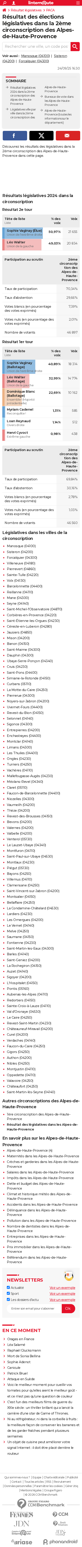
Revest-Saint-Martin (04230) (29, 1023)
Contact (16, 1481)
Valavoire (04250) (20, 1081)
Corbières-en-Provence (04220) (31, 615)
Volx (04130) (16, 581)
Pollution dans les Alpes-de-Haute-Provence (41, 1221)
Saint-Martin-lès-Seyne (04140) (31, 1092)
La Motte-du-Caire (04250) (27, 690)
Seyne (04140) (18, 603)
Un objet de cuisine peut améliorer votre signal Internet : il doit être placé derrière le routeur (40, 1447)
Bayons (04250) (19, 874)
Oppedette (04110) (21, 1075)
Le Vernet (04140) (20, 925)
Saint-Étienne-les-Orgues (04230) (33, 621)
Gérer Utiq (71, 1486)
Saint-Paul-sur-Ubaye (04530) (30, 856)
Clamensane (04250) (23, 885)
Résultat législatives (26, 10)
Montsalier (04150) (21, 897)
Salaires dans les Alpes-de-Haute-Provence (40, 1172)
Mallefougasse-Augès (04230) (30, 776)
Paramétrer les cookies (48, 1486)
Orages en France (20, 1339)
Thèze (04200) (18, 810)
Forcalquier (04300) (34, 61)
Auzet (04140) (17, 971)
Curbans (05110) (19, 684)
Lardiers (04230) (19, 914)
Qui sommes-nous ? (17, 1477)
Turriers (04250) (19, 764)
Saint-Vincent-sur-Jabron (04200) (33, 891)
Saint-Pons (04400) (22, 673)
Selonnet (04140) (20, 718)
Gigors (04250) (18, 1052)
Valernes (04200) (20, 828)
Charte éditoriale (54, 1477)
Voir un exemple (62, 1288)
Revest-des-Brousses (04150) (29, 816)
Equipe (37, 1477)
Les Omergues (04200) (25, 920)
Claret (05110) (17, 788)
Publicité (72, 1477)
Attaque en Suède (21, 1379)
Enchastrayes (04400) (24, 736)
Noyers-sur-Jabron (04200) (28, 701)
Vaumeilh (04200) (21, 805)
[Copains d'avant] (21, 1533)
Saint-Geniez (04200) (23, 960)
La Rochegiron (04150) (24, 966)
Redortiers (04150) (21, 1000)
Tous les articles (34, 1481)
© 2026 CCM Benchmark (41, 1494)
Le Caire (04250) (19, 1018)
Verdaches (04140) (21, 1040)
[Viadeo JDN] (60, 1533)
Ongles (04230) (19, 759)
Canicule (13, 1368)
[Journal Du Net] (21, 1524)
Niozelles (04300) (20, 799)
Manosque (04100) (35, 56)
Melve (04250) (18, 931)
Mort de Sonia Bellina (23, 1356)
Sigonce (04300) (19, 724)
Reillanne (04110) (20, 592)
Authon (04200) (19, 1058)
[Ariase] (21, 1541)
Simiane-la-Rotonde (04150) (28, 678)
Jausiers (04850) (19, 632)
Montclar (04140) (20, 741)
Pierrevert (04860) (21, 569)
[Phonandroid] (60, 1542)
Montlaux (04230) (20, 862)
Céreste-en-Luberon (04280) (29, 626)
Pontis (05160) (18, 989)
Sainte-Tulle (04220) (22, 575)
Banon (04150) (18, 644)
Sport (14, 1294)
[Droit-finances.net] (60, 1524)
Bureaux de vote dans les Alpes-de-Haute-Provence (59, 101)
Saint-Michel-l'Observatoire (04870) (34, 609)
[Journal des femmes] (21, 1514)
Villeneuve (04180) (21, 563)
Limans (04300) (19, 747)
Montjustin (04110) (21, 1069)
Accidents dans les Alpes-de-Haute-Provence (42, 1205)
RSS (48, 1481)
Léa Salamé (16, 1345)
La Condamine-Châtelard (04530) (32, 908)
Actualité (17, 1288)
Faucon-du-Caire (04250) (26, 1046)
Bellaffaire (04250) (21, 903)
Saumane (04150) (20, 937)
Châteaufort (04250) (22, 1086)
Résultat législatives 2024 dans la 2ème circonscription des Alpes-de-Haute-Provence (23, 95)
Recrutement (62, 1481)
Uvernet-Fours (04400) (25, 707)
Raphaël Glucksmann (24, 1350)
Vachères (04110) (20, 770)
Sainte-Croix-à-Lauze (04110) (29, 1006)
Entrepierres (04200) (23, 730)
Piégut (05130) (18, 868)
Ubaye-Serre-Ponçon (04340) (30, 661)
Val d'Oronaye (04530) (24, 1012)
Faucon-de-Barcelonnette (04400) (33, 793)
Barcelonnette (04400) (24, 586)
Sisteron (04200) (20, 552)
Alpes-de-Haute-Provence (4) (29, 1150)
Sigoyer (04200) (19, 977)
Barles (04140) (18, 954)
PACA (50, 10)
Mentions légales (30, 1490)
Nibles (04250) (18, 1063)
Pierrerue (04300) (21, 696)
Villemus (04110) (19, 879)
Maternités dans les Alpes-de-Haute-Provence (43, 1156)
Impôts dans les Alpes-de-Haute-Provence (40, 1178)
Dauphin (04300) (20, 655)
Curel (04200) (17, 1035)
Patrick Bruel (17, 1373)
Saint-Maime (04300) (23, 650)
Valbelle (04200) (19, 833)
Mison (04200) (18, 638)
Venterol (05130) (19, 839)
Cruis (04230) (17, 667)
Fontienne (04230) (21, 943)
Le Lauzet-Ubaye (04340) (26, 845)
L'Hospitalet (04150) (22, 983)
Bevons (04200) (19, 822)
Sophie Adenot (19, 1362)
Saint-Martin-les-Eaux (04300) (30, 948)
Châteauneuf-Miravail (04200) (30, 1029)
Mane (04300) (18, 598)
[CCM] (60, 1514)
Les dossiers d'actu (24, 1300)
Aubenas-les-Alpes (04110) (27, 994)
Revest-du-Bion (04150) (25, 713)
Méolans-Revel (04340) (25, 782)
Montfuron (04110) (21, 851)
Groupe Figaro (53, 1490)
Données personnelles (18, 1486)
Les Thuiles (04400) (22, 753)
